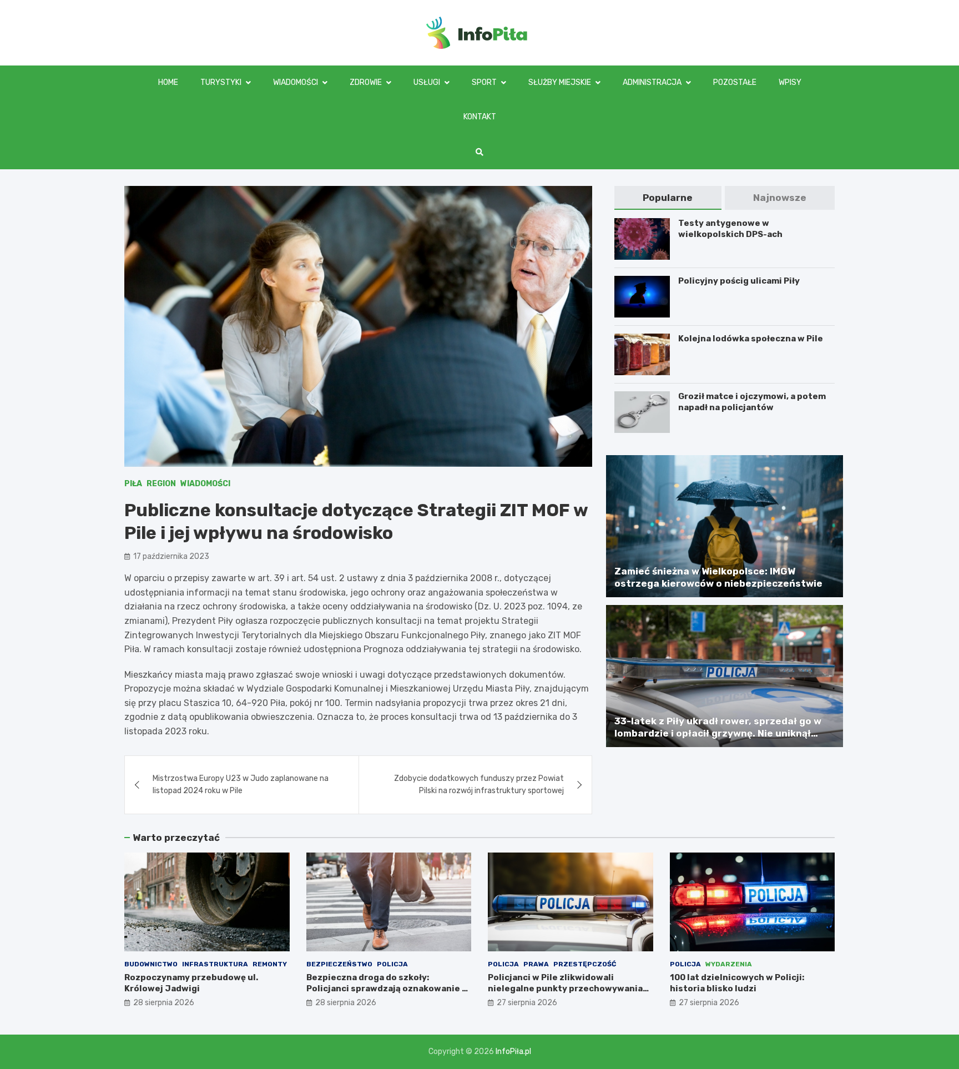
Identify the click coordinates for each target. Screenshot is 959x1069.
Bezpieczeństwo (339, 964)
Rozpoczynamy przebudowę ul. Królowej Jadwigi (191, 983)
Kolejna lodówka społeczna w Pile (750, 339)
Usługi (426, 82)
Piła (133, 483)
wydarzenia (728, 964)
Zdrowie (366, 82)
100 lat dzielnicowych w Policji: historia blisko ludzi (737, 983)
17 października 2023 (171, 556)
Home (168, 82)
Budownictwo (151, 964)
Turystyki (220, 82)
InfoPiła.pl (513, 1051)
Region (161, 483)
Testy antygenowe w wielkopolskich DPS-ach (730, 228)
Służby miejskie (559, 82)
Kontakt (479, 117)
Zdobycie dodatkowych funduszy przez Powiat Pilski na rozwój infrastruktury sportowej (479, 784)
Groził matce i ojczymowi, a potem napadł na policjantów (752, 401)
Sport (484, 82)
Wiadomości (295, 82)
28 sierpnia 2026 (163, 1002)
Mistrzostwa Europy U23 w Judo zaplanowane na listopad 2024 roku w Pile (241, 784)
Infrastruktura (215, 964)
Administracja (652, 82)
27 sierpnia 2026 (527, 1002)
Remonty (270, 964)
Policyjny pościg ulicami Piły (739, 281)
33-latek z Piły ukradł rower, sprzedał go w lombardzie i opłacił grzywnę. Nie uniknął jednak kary (717, 733)
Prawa (536, 964)
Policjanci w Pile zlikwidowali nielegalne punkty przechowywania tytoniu (565, 988)
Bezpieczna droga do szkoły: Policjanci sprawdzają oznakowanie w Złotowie (387, 988)
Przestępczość (584, 964)
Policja (392, 964)
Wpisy (790, 82)
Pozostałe (734, 82)
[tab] (667, 198)
